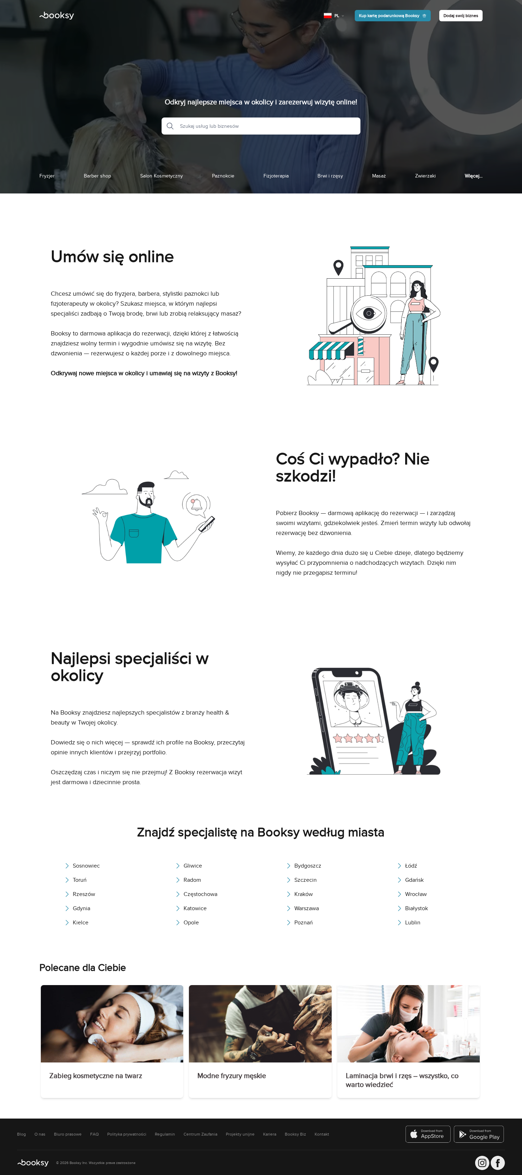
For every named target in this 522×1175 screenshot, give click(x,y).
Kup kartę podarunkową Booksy (389, 15)
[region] (261, 1043)
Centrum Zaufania (200, 1134)
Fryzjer (47, 175)
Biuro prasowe (68, 1134)
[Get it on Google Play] (479, 1134)
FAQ (94, 1134)
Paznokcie (223, 175)
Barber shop (97, 175)
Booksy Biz (295, 1134)
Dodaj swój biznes (461, 15)
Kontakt (322, 1134)
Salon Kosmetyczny (161, 175)
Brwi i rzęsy (330, 175)
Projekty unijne (240, 1134)
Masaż (379, 175)
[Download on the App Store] (428, 1134)
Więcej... (474, 175)
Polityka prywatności (126, 1134)
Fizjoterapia (276, 175)
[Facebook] (498, 1163)
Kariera (269, 1134)
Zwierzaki (425, 175)
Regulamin (165, 1134)
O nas (39, 1134)
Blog (21, 1134)
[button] (168, 126)
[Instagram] (482, 1163)
